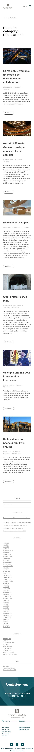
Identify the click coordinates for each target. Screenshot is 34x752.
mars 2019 (6, 569)
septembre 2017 (8, 598)
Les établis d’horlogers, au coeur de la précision (17, 522)
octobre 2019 (7, 564)
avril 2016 (6, 625)
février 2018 (6, 589)
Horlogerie (7, 648)
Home (5, 18)
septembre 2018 (8, 581)
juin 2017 (5, 604)
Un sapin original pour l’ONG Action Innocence (16, 376)
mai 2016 (6, 623)
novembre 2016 (7, 615)
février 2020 (6, 558)
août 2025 (6, 549)
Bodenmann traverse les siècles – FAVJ (14, 531)
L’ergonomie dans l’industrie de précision (15, 525)
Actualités (5, 736)
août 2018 (6, 583)
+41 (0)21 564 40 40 (18, 696)
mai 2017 (6, 606)
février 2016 (6, 627)
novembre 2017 (7, 594)
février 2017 (6, 609)
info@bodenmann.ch (17, 698)
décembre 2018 (7, 575)
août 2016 (6, 619)
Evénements (7, 646)
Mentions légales (24, 729)
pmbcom (19, 87)
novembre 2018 (7, 577)
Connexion (6, 666)
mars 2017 (6, 608)
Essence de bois (9, 642)
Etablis (5, 644)
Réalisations (6, 89)
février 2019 (6, 571)
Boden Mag (6, 307)
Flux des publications (9, 668)
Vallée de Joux (16, 453)
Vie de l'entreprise (10, 654)
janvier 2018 (6, 590)
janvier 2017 (6, 611)
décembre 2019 (7, 562)
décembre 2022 (7, 552)
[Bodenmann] (12, 6)
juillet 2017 (6, 602)
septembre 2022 (8, 556)
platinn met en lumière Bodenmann (13, 528)
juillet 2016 (6, 621)
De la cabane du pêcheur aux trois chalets (14, 443)
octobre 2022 (7, 554)
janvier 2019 (6, 573)
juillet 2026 (6, 543)
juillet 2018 (6, 585)
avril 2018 (6, 587)
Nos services (5, 727)
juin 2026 (5, 545)
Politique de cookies (24, 727)
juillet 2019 (6, 568)
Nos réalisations (6, 732)
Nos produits (5, 729)
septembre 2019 (8, 566)
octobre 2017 (7, 596)
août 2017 (6, 600)
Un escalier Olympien (16, 222)
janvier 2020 (6, 560)
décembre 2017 (7, 592)
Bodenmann (5, 734)
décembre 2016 (7, 613)
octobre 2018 (7, 579)
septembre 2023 (8, 550)
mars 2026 (6, 547)
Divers (5, 641)
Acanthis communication (17, 751)
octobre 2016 (7, 617)
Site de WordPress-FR (9, 670)
